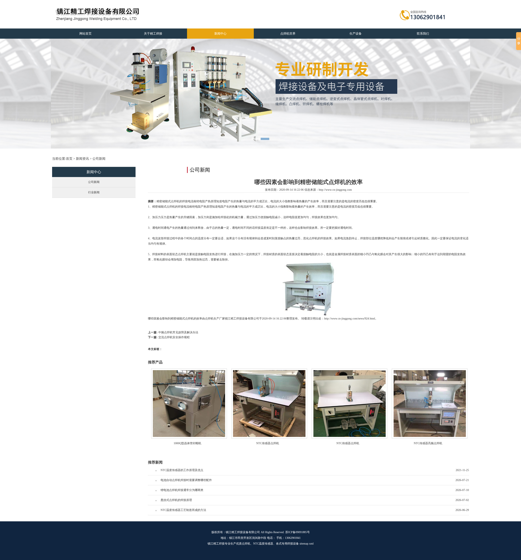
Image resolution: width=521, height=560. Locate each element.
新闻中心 (220, 33)
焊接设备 (293, 543)
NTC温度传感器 (263, 543)
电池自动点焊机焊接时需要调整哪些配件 (186, 480)
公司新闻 (98, 158)
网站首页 (85, 33)
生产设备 (355, 33)
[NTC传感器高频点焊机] (429, 437)
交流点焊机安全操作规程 (174, 337)
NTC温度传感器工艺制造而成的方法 (183, 510)
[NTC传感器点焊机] (269, 437)
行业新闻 (94, 192)
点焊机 (209, 318)
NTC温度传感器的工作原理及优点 (182, 470)
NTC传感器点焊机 (267, 443)
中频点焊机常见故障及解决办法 (178, 332)
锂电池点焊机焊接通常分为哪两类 (182, 490)
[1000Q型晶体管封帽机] (189, 437)
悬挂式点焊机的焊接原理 (176, 500)
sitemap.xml (307, 543)
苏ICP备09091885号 (297, 532)
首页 (69, 158)
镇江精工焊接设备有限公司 (243, 532)
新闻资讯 (82, 158)
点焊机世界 (288, 33)
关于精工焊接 (153, 33)
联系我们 (423, 33)
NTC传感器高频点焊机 (428, 443)
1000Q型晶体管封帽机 (187, 443)
